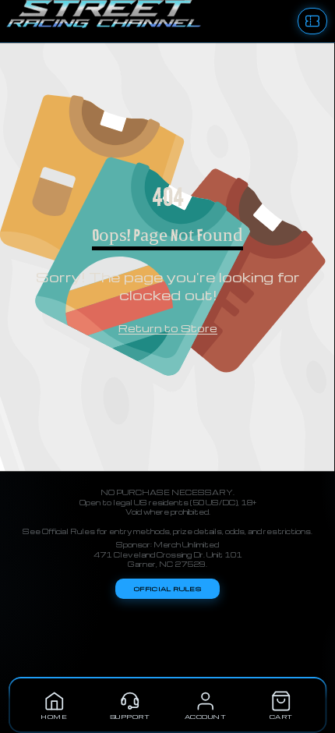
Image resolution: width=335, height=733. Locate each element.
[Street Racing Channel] (6, 21)
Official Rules (167, 589)
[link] (167, 328)
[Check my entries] (312, 21)
